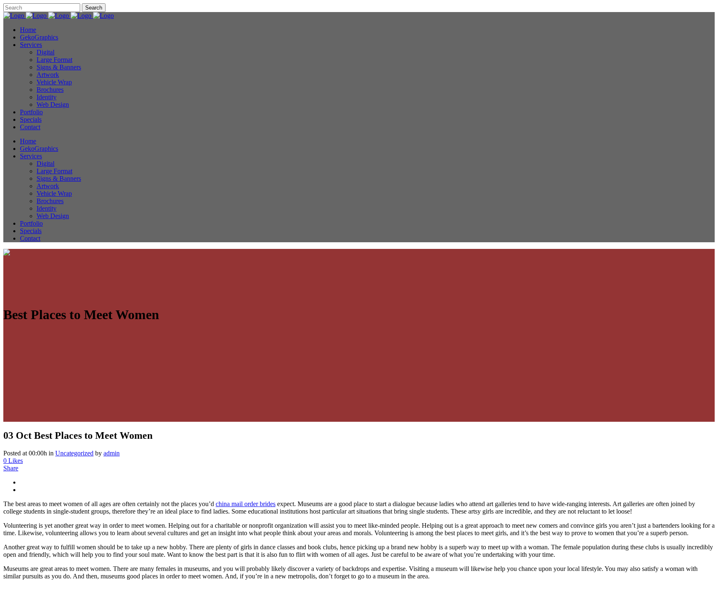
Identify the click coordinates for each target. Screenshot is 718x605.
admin (111, 453)
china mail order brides (245, 503)
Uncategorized (74, 453)
